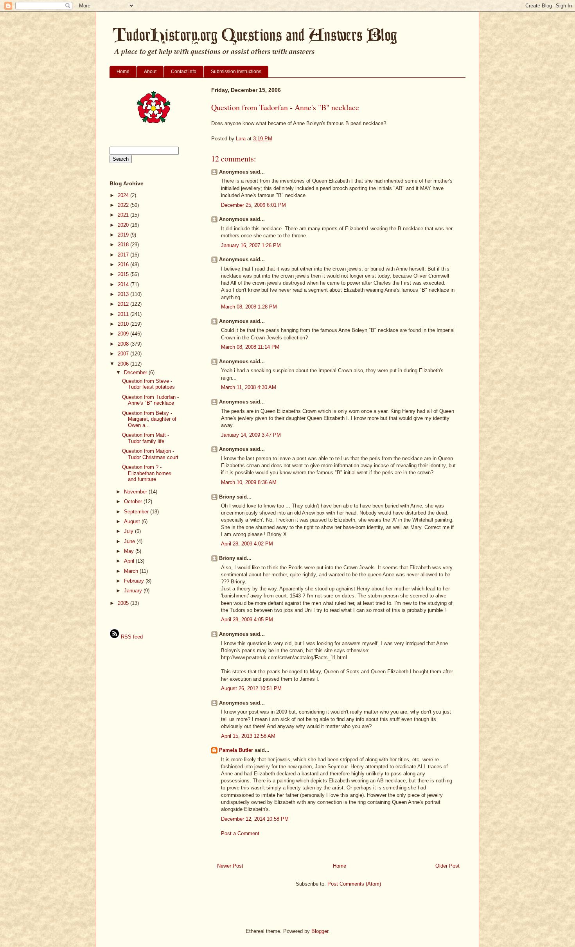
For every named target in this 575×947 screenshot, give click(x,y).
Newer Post (230, 866)
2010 (124, 324)
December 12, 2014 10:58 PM (255, 819)
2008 (124, 344)
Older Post (447, 866)
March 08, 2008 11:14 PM (250, 347)
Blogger (319, 931)
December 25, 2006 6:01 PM (253, 205)
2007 (124, 354)
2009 (124, 334)
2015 (124, 274)
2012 (124, 304)
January (134, 591)
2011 (124, 314)
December (136, 372)
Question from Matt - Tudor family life (145, 438)
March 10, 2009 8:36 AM (249, 482)
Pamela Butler (236, 750)
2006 (124, 364)
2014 (124, 284)
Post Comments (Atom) (354, 884)
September (137, 512)
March (132, 571)
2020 (124, 225)
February (135, 581)
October (134, 501)
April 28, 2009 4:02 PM (247, 544)
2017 (124, 255)
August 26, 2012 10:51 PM (251, 688)
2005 (124, 603)
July (129, 531)
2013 (124, 294)
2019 (124, 235)
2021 (124, 215)
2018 (124, 245)
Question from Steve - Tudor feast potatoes (148, 384)
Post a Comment (240, 833)
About (150, 71)
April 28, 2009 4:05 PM (247, 619)
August (133, 521)
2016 (124, 264)
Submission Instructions (236, 71)
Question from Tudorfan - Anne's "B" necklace (150, 400)
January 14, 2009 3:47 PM (251, 435)
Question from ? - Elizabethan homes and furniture (146, 473)
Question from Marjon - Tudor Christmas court (150, 454)
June (130, 541)
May (129, 551)
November (136, 492)
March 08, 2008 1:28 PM (249, 307)
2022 (124, 205)
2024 (124, 195)
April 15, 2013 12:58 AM (248, 736)
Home (123, 71)
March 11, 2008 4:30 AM (248, 387)
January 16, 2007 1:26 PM (251, 245)
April (130, 561)
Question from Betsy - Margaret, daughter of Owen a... (149, 419)
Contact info (183, 71)
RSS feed (131, 637)
